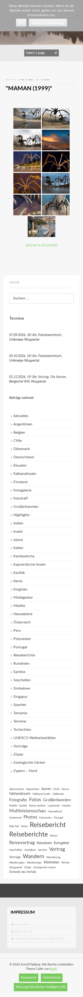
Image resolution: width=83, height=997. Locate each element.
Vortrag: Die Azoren (52, 377)
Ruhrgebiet (61, 843)
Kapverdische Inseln (29, 564)
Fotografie (18, 800)
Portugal (20, 647)
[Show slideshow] (42, 245)
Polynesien (22, 639)
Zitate (18, 754)
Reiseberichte (24, 655)
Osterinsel (15, 817)
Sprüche (42, 850)
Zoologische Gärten (29, 762)
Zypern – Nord (25, 771)
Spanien (19, 705)
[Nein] (77, 15)
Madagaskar (23, 597)
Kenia (17, 581)
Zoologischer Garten (44, 867)
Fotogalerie (22, 490)
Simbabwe (21, 688)
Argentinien (22, 424)
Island (18, 540)
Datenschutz (24, 931)
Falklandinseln (24, 474)
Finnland (20, 482)
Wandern (33, 856)
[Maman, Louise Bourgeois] (27, 118)
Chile (17, 440)
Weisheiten (51, 862)
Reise (24, 826)
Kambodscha (23, 556)
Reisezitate (44, 843)
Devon (65, 789)
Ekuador (20, 465)
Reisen (54, 835)
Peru (17, 630)
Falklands (58, 793)
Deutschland (23, 457)
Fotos (35, 799)
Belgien (19, 432)
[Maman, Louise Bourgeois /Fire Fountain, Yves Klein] (56, 183)
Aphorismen (16, 789)
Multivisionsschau (27, 811)
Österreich (22, 622)
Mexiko (19, 606)
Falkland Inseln (41, 793)
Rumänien (21, 663)
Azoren (46, 789)
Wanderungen (17, 862)
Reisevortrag (22, 842)
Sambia (19, 672)
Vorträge (20, 746)
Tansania (20, 713)
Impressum (22, 924)
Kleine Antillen (37, 805)
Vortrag (57, 849)
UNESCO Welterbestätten (34, 738)
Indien (18, 523)
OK (21, 23)
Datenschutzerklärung (48, 23)
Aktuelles (20, 416)
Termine (19, 721)
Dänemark (21, 449)
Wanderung (53, 857)
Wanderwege (34, 862)
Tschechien (22, 729)
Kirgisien (20, 589)
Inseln (18, 531)
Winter (65, 862)
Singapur (20, 697)
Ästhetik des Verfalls (22, 872)
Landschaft (54, 805)
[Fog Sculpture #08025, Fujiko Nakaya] (41, 226)
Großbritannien (25, 507)
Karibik (19, 573)
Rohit (53, 969)
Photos (30, 817)
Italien (18, 548)
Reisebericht (48, 825)
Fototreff (20, 498)
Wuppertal (15, 867)
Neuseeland (22, 614)
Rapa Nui (14, 826)
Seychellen (22, 680)
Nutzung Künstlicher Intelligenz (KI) (39, 938)
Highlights (21, 515)
